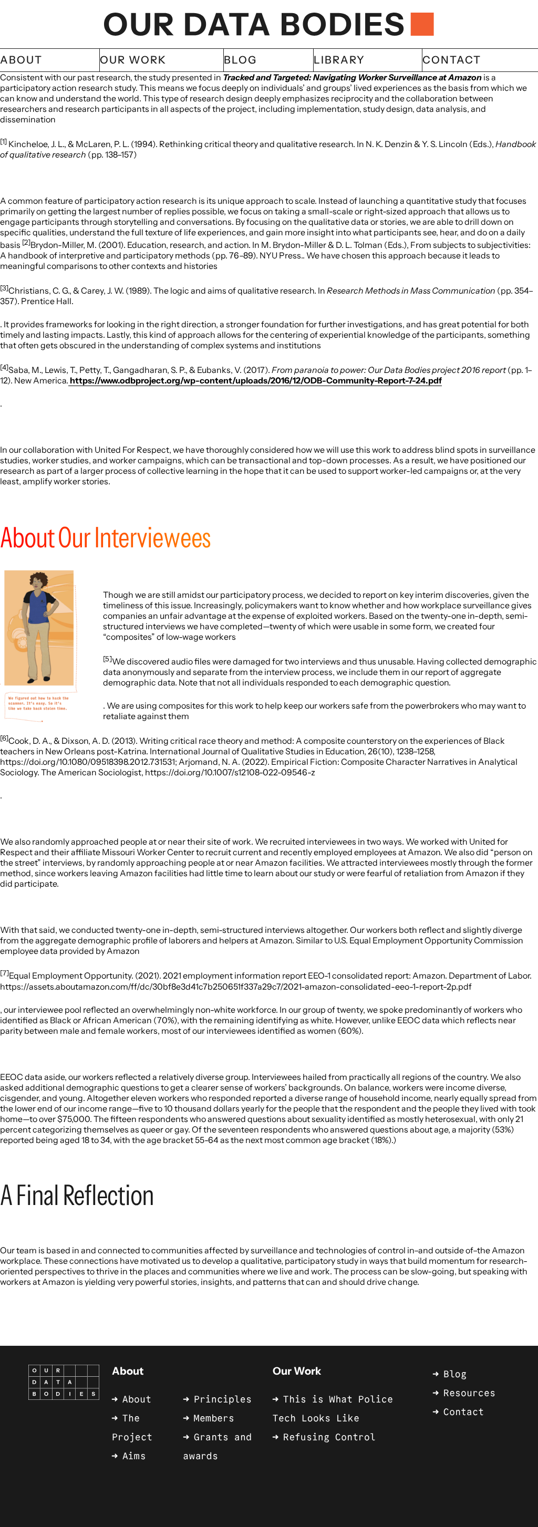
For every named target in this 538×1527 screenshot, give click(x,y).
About (127, 1371)
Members (214, 1418)
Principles (223, 1399)
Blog (455, 1374)
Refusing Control (329, 1437)
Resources (469, 1393)
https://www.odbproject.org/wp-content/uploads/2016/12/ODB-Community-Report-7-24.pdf (255, 380)
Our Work (297, 1371)
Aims (134, 1456)
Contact (463, 1412)
